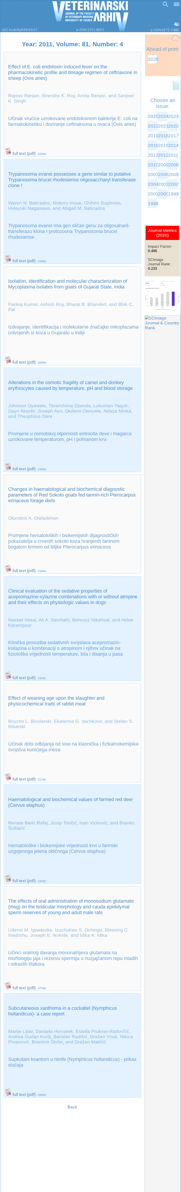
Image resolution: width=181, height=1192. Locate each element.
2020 (172, 125)
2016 (152, 145)
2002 (172, 184)
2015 (162, 145)
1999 (172, 193)
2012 (162, 155)
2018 (162, 135)
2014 (172, 145)
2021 (162, 125)
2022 (152, 125)
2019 (152, 135)
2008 (172, 164)
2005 (172, 174)
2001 (152, 193)
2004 (152, 184)
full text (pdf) (23, 153)
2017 (172, 135)
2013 (152, 155)
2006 (162, 174)
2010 (152, 164)
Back (72, 1107)
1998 (152, 203)
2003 (162, 184)
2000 (162, 193)
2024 (162, 116)
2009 (162, 164)
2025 (152, 59)
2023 (172, 116)
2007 (152, 174)
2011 (172, 155)
